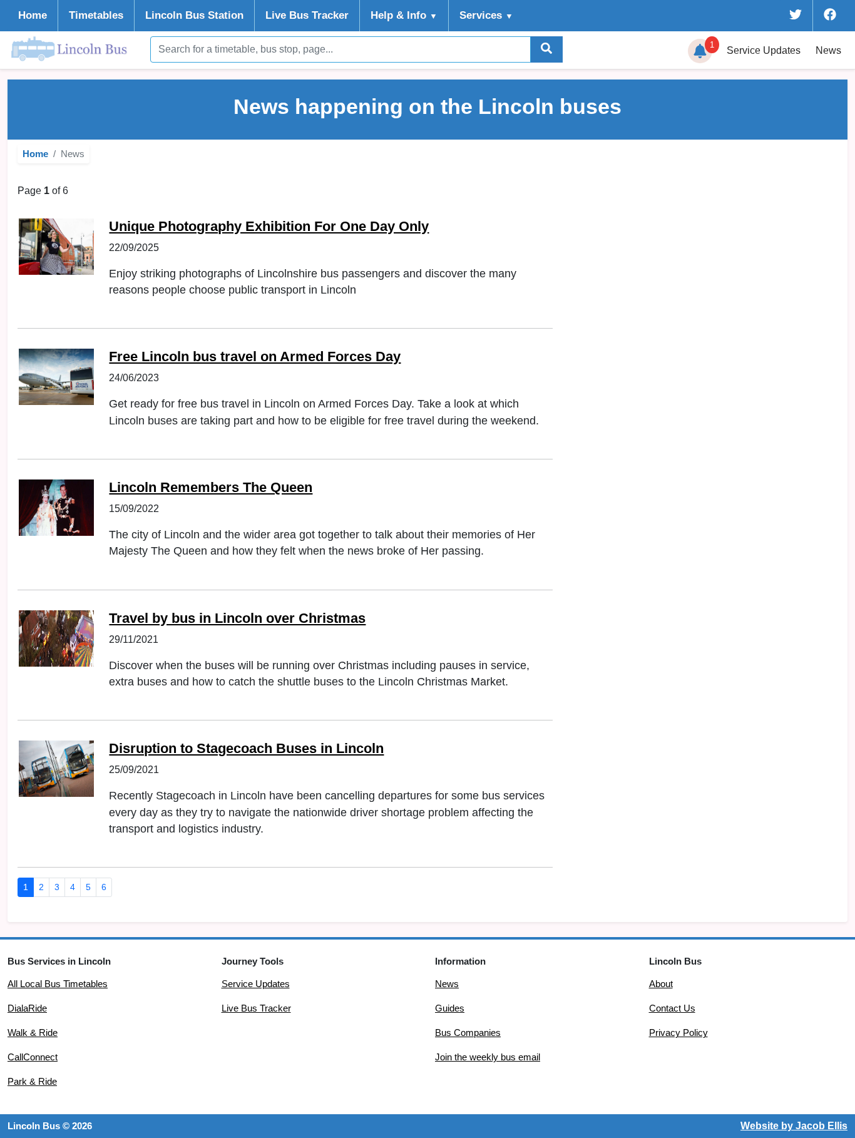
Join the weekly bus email (487, 1057)
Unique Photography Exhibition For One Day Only (269, 226)
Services (486, 15)
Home (32, 15)
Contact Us (672, 1008)
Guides (449, 1008)
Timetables (96, 15)
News (828, 50)
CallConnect (33, 1057)
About (661, 984)
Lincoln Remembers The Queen (210, 487)
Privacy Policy (678, 1033)
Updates (764, 50)
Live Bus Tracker (307, 15)
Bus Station (194, 15)
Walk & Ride (33, 1033)
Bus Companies (468, 1033)
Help (404, 15)
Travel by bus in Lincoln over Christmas (237, 618)
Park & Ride (32, 1082)
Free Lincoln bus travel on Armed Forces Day (255, 356)
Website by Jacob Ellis (793, 1125)
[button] (700, 51)
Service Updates (256, 984)
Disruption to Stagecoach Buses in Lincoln (246, 748)
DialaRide (27, 1008)
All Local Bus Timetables (58, 984)
